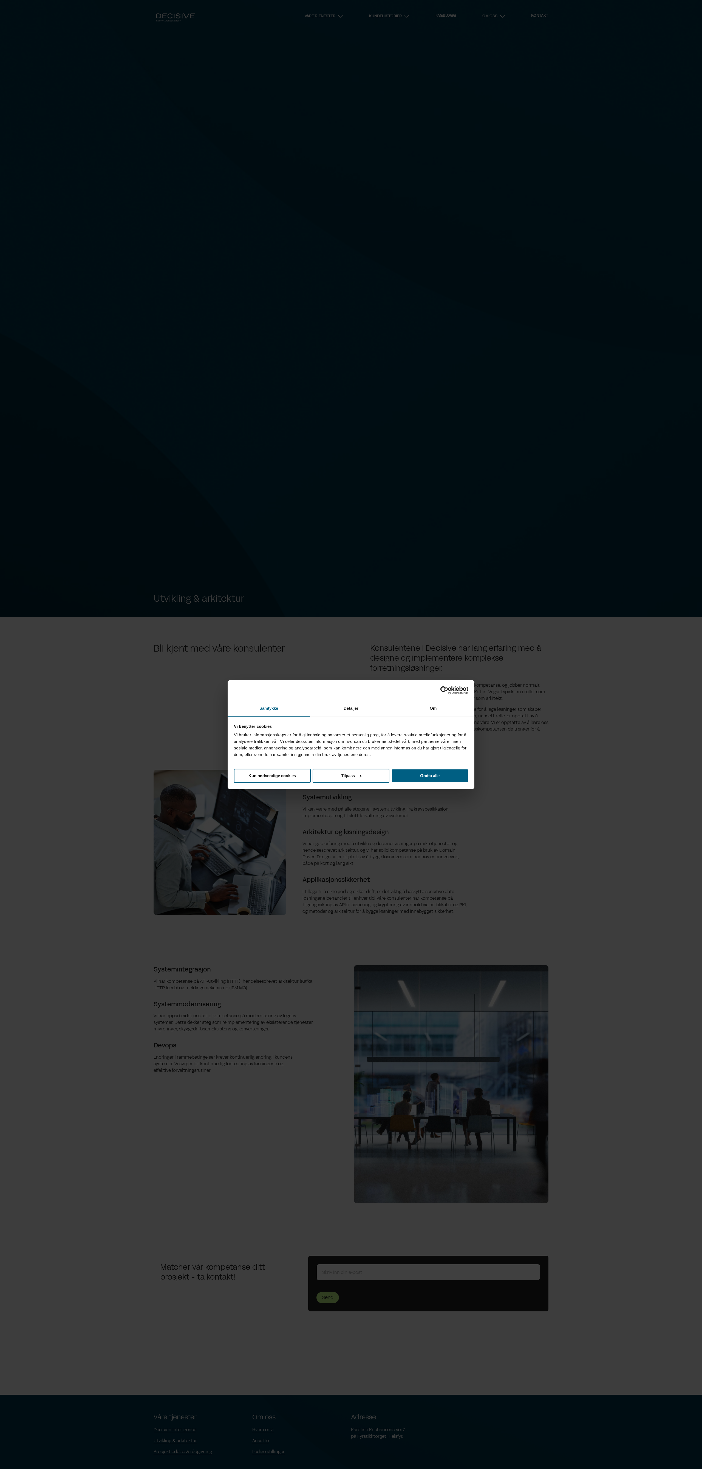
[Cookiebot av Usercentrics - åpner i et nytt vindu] (444, 690)
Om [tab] (433, 708)
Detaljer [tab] (351, 708)
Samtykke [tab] (268, 708)
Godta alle (430, 775)
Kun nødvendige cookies (272, 775)
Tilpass (348, 775)
